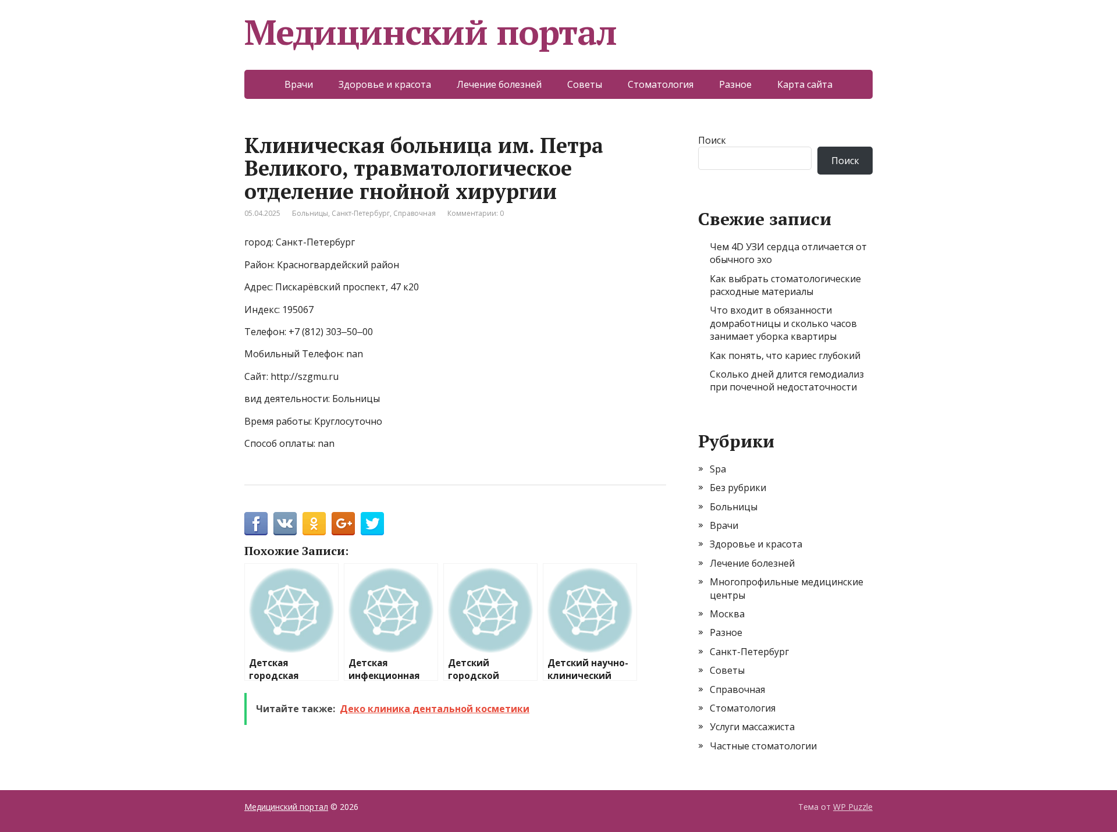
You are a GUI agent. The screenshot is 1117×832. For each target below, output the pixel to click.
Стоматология (660, 84)
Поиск (712, 140)
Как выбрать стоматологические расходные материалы (785, 285)
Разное (735, 84)
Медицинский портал (430, 32)
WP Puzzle (853, 806)
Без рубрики (738, 487)
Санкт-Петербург (361, 213)
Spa (718, 469)
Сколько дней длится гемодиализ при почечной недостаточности (787, 380)
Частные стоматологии (763, 745)
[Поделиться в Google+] (343, 523)
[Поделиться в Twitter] (372, 523)
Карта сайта (805, 84)
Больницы (310, 213)
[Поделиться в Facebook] (256, 523)
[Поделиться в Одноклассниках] (314, 523)
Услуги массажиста (752, 726)
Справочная (414, 213)
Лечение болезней (499, 84)
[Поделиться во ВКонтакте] (285, 523)
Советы (584, 84)
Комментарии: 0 (475, 213)
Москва (727, 613)
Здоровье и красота (385, 84)
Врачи (298, 84)
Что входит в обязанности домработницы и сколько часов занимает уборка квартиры (783, 323)
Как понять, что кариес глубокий (785, 355)
